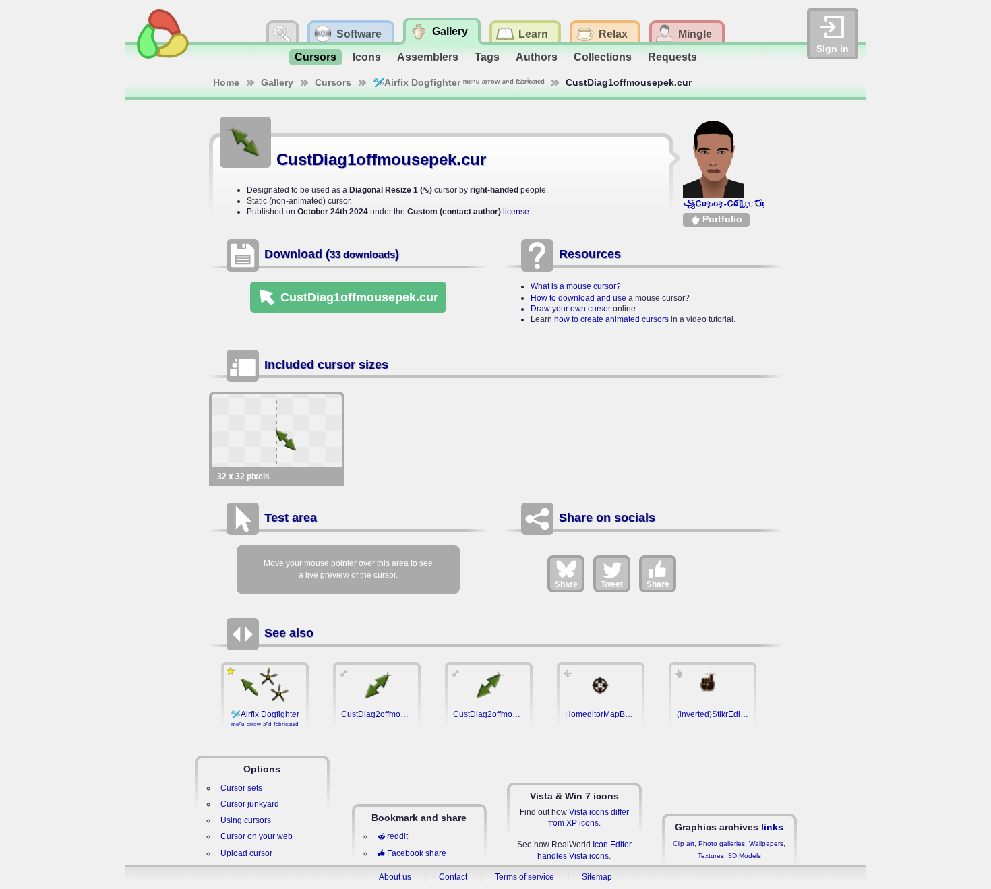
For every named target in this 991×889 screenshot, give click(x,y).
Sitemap (597, 877)
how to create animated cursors (611, 319)
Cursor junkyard (249, 804)
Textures (711, 855)
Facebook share (416, 853)
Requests (672, 57)
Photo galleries (721, 843)
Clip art (683, 843)
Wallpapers (766, 843)
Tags (487, 57)
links (772, 827)
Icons (367, 57)
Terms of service (524, 877)
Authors (537, 57)
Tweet (612, 584)
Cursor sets (241, 788)
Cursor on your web (256, 836)
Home (226, 82)
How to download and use (578, 298)
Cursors (315, 57)
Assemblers (427, 57)
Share (566, 584)
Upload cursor (246, 853)
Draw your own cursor (571, 308)
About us (395, 877)
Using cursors (245, 820)
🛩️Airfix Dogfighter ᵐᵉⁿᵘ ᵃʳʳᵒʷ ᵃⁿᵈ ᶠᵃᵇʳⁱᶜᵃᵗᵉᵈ (458, 82)
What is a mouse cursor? (576, 286)
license (516, 211)
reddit (397, 836)
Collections (603, 57)
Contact (453, 877)
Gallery (277, 82)
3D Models (744, 855)
